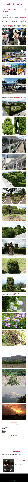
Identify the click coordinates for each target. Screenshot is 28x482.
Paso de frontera (12, 7)
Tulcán (18, 424)
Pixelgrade (24, 477)
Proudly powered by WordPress (15, 477)
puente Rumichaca (15, 424)
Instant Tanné (6, 477)
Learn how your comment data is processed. (16, 454)
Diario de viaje (7, 7)
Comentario (3, 438)
